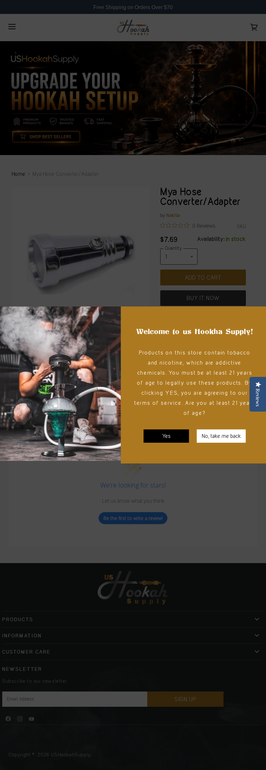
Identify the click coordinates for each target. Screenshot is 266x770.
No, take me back (221, 436)
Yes (166, 436)
